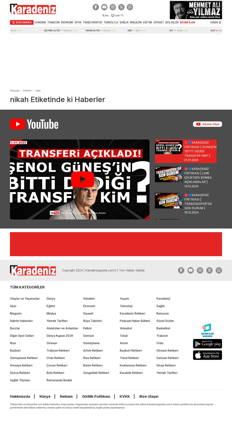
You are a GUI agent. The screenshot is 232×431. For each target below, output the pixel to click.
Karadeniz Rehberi (132, 313)
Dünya (51, 298)
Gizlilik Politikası (96, 396)
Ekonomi (89, 306)
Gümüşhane (91, 343)
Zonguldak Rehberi (96, 373)
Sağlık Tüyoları (20, 380)
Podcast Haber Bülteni (135, 321)
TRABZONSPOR (92, 22)
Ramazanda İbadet (59, 380)
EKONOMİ (67, 22)
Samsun (88, 335)
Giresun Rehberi (167, 350)
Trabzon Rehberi (58, 350)
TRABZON (53, 22)
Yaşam (124, 298)
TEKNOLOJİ (110, 22)
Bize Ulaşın (148, 396)
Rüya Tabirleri (92, 321)
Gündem (89, 298)
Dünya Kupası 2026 (60, 335)
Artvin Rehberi (93, 350)
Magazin (16, 313)
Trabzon (162, 335)
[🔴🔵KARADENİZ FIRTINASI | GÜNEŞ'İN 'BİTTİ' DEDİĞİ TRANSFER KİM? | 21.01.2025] (80, 179)
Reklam (66, 396)
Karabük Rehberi (131, 373)
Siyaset (88, 313)
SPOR (77, 22)
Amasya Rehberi (21, 365)
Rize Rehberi (92, 358)
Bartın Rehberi (93, 365)
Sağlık (160, 306)
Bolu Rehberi (55, 373)
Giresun (52, 343)
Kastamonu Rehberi (133, 365)
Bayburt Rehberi (131, 350)
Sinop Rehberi (166, 365)
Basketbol (163, 328)
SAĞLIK (124, 22)
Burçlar (15, 328)
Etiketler (27, 90)
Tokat (124, 335)
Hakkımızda (20, 396)
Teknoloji (126, 306)
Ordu (159, 343)
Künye (45, 396)
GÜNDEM (40, 22)
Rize (13, 343)
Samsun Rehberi (167, 358)
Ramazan (162, 313)
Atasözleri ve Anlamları (62, 328)
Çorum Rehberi (57, 365)
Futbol (87, 328)
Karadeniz (163, 298)
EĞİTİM (147, 22)
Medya (51, 313)
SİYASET (159, 22)
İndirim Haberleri (21, 321)
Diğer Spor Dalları (22, 335)
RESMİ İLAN (187, 22)
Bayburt (15, 350)
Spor (13, 306)
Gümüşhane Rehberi (24, 358)
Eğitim (51, 306)
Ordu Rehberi (56, 358)
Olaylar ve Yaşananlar (25, 298)
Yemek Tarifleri (57, 321)
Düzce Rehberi (20, 373)
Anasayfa (14, 90)
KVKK (125, 396)
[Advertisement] (116, 61)
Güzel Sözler (165, 321)
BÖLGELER (172, 22)
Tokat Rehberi (129, 358)
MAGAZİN (136, 22)
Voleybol (126, 328)
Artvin (124, 343)
